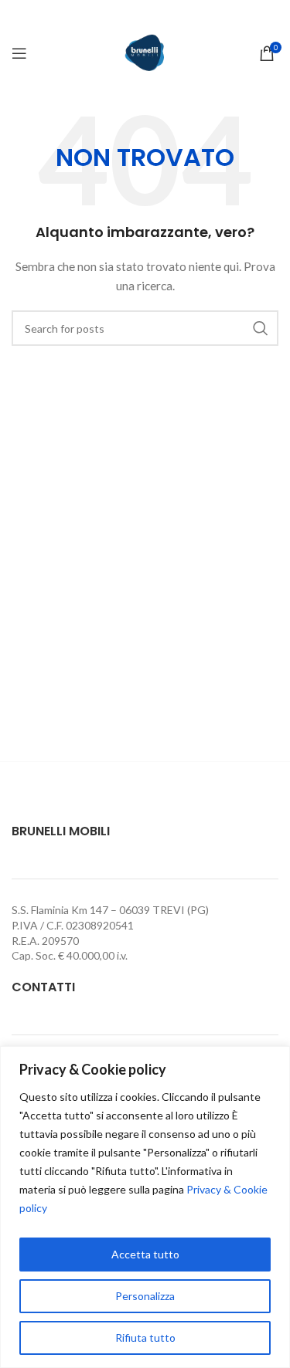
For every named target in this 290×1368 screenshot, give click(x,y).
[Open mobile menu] (19, 53)
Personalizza (145, 1295)
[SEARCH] (260, 328)
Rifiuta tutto (145, 1337)
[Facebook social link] (145, 14)
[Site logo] (145, 52)
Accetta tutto (145, 1254)
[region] (145, 1207)
